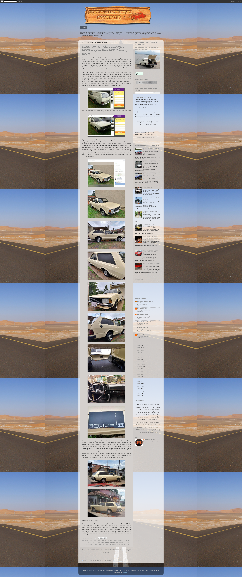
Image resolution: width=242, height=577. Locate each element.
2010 (139, 396)
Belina (110, 540)
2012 (139, 391)
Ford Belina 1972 (148, 224)
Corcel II (121, 540)
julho (139, 368)
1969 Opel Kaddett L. (144, 310)
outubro (139, 364)
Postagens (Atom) (93, 556)
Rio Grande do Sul (87, 544)
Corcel (115, 540)
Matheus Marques (150, 439)
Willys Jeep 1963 (142, 304)
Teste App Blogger (143, 336)
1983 (95, 540)
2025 (139, 347)
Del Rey (97, 542)
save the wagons (111, 544)
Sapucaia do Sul (99, 544)
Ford (102, 542)
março (139, 371)
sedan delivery (121, 544)
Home (84, 27)
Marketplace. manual (116, 542)
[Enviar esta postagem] (95, 538)
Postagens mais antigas (120, 550)
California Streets (143, 314)
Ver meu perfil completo (151, 441)
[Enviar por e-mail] (99, 538)
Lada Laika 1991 (148, 187)
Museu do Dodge (142, 334)
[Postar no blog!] (101, 538)
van (129, 544)
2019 (139, 374)
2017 (139, 379)
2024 (139, 350)
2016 (139, 381)
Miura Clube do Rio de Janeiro (147, 321)
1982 (91, 540)
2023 (139, 352)
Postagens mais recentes (93, 550)
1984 (99, 540)
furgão (107, 542)
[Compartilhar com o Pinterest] (106, 538)
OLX (125, 542)
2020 (139, 359)
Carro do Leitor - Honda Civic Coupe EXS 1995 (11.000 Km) (150, 252)
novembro (140, 362)
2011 (139, 393)
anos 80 (104, 540)
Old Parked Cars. (142, 308)
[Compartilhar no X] (103, 538)
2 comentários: (88, 538)
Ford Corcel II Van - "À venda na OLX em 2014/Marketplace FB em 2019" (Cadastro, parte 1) (104, 50)
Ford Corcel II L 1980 (150, 162)
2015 (139, 383)
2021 (139, 357)
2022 (139, 355)
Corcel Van (90, 542)
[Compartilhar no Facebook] (104, 538)
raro (129, 542)
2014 (139, 386)
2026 (139, 345)
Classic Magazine (142, 327)
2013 (139, 388)
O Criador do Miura (143, 323)
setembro (140, 366)
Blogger (125, 572)
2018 (139, 376)
